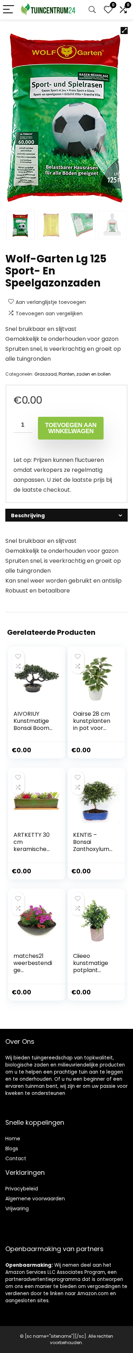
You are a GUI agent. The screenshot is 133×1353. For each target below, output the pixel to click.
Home (12, 1138)
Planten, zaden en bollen (85, 374)
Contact (15, 1158)
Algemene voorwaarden (35, 1198)
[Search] (92, 9)
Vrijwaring (17, 1208)
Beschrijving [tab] (28, 515)
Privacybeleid (21, 1188)
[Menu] (8, 9)
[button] (124, 30)
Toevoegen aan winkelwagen (70, 428)
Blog (10, 1148)
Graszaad (45, 374)
